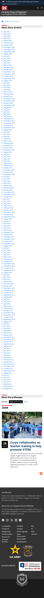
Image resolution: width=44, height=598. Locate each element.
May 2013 (7, 353)
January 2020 (8, 190)
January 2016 (8, 286)
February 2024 (8, 94)
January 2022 (8, 145)
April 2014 (7, 331)
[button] (10, 4)
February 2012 (8, 386)
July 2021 (7, 154)
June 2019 (7, 201)
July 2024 (7, 83)
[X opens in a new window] (11, 520)
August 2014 (8, 322)
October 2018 (8, 215)
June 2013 (7, 351)
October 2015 (8, 293)
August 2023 (8, 107)
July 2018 (7, 221)
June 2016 (7, 277)
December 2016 (9, 264)
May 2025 (7, 61)
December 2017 (9, 237)
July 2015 (7, 299)
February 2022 (8, 143)
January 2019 (8, 210)
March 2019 (8, 206)
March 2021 (8, 163)
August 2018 (8, 219)
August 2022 (8, 130)
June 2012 (7, 377)
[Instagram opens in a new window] (7, 520)
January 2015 (8, 310)
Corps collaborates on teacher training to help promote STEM (25, 446)
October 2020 (8, 172)
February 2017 (8, 259)
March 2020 (8, 186)
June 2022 (7, 134)
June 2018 (7, 223)
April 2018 (7, 228)
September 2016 (9, 270)
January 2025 (8, 70)
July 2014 (7, 324)
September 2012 (9, 371)
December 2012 (9, 364)
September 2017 (9, 244)
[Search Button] (37, 8)
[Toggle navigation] (40, 8)
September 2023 (9, 105)
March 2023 (8, 116)
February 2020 (8, 188)
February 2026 (8, 43)
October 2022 (8, 125)
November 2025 (9, 49)
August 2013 (8, 346)
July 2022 (7, 132)
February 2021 (8, 165)
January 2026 (8, 45)
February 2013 (8, 360)
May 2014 (7, 328)
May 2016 (7, 279)
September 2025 (9, 52)
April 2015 (7, 304)
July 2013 (7, 348)
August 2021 (8, 152)
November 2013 (9, 339)
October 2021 (8, 148)
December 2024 (9, 72)
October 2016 (8, 268)
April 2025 (7, 63)
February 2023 (8, 119)
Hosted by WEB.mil (8, 566)
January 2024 (8, 96)
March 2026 (8, 41)
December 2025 (9, 47)
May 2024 (7, 87)
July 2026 (7, 32)
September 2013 (9, 344)
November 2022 (9, 123)
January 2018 (8, 235)
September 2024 (9, 78)
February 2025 (8, 67)
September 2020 (9, 174)
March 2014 (8, 333)
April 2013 (7, 355)
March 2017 (8, 257)
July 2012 (7, 375)
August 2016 (8, 273)
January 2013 (8, 362)
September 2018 (9, 217)
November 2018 (9, 212)
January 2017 (8, 261)
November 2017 (9, 239)
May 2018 (7, 226)
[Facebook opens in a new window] (3, 520)
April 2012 (7, 382)
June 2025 (7, 58)
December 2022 (9, 121)
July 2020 (7, 177)
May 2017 (7, 252)
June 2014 (7, 326)
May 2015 (7, 302)
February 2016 (8, 284)
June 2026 (7, 34)
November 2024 (9, 74)
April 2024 (7, 90)
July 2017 (7, 248)
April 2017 (7, 255)
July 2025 (7, 56)
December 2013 (9, 337)
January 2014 (8, 335)
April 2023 (7, 114)
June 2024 (7, 85)
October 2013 (8, 342)
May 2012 (7, 380)
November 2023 (9, 101)
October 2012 (8, 368)
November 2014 (9, 315)
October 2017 (8, 241)
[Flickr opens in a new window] (20, 520)
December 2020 (9, 170)
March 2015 (8, 306)
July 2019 (7, 199)
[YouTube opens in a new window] (16, 520)
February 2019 (8, 208)
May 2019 (7, 203)
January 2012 (8, 389)
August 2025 (8, 54)
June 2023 (7, 112)
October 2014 (8, 317)
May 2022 (7, 136)
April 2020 (7, 183)
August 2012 (8, 373)
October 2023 (8, 103)
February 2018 (8, 232)
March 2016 (8, 281)
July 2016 (7, 275)
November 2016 (9, 266)
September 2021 (9, 150)
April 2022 (7, 139)
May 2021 (7, 159)
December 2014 (9, 313)
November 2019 (9, 194)
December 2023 (9, 99)
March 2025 (8, 65)
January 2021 (8, 168)
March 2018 (8, 230)
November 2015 (9, 290)
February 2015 (8, 308)
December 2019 (9, 192)
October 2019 (8, 197)
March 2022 (8, 141)
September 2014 (9, 319)
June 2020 (7, 179)
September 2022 (9, 128)
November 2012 (9, 366)
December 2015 (9, 288)
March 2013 (8, 357)
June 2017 (7, 250)
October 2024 (8, 76)
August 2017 (8, 246)
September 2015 (9, 295)
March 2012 (8, 384)
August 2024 (8, 81)
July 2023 (7, 110)
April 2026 (7, 38)
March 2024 (8, 92)
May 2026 (7, 36)
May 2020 (7, 181)
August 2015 (8, 297)
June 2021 (7, 157)
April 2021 (7, 161)
